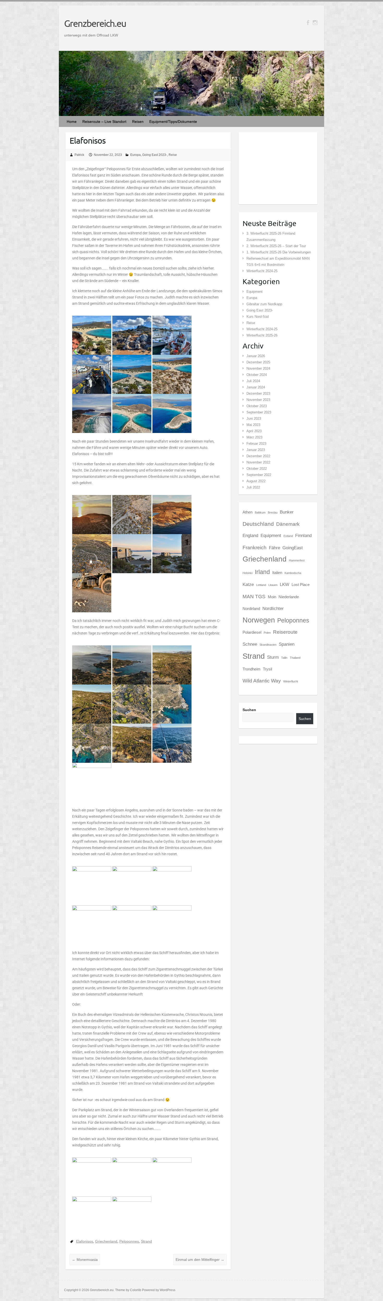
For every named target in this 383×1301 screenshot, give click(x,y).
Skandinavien (268, 644)
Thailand (295, 657)
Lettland (261, 585)
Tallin (284, 657)
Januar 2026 (255, 356)
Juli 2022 (253, 487)
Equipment (254, 292)
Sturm (273, 657)
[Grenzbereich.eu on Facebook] (307, 22)
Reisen (138, 121)
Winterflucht (290, 681)
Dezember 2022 (258, 456)
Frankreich (255, 547)
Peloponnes (129, 1241)
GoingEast (292, 547)
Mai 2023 (253, 425)
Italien (277, 573)
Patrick (79, 155)
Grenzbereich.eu (95, 23)
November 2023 (258, 400)
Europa (135, 155)
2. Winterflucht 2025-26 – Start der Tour (276, 246)
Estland (288, 535)
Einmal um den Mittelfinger (200, 1259)
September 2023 (258, 412)
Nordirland (251, 609)
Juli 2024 (253, 381)
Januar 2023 (255, 450)
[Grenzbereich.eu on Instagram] (315, 22)
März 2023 (254, 437)
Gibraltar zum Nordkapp (264, 304)
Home (72, 121)
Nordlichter (273, 608)
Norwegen (259, 620)
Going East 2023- (154, 155)
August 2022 (255, 481)
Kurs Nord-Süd (257, 317)
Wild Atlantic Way (262, 680)
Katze (248, 584)
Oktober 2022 (256, 469)
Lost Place (301, 585)
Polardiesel (252, 632)
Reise (173, 155)
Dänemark (288, 524)
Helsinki (247, 573)
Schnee (250, 644)
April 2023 (254, 431)
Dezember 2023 (258, 393)
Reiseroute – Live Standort (104, 121)
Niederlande (289, 597)
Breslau (272, 512)
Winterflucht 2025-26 (261, 335)
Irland (262, 572)
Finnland (303, 535)
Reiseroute (285, 632)
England (250, 535)
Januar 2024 (255, 387)
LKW (284, 584)
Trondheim (252, 669)
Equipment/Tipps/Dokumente (173, 121)
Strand (146, 1241)
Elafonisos (84, 1241)
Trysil (267, 669)
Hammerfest (297, 560)
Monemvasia (85, 1259)
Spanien (286, 644)
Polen (267, 632)
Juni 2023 (253, 418)
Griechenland (106, 1241)
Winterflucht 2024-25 (261, 271)
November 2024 (258, 368)
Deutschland (258, 524)
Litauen (272, 585)
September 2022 (258, 475)
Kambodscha (293, 573)
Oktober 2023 (256, 406)
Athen (247, 512)
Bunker (287, 512)
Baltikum (260, 512)
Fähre (274, 547)
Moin (272, 597)
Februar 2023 (256, 443)
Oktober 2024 (256, 375)
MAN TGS (254, 596)
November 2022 (258, 462)
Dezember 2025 (258, 362)
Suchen (249, 710)
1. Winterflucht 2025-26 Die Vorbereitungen (278, 252)
